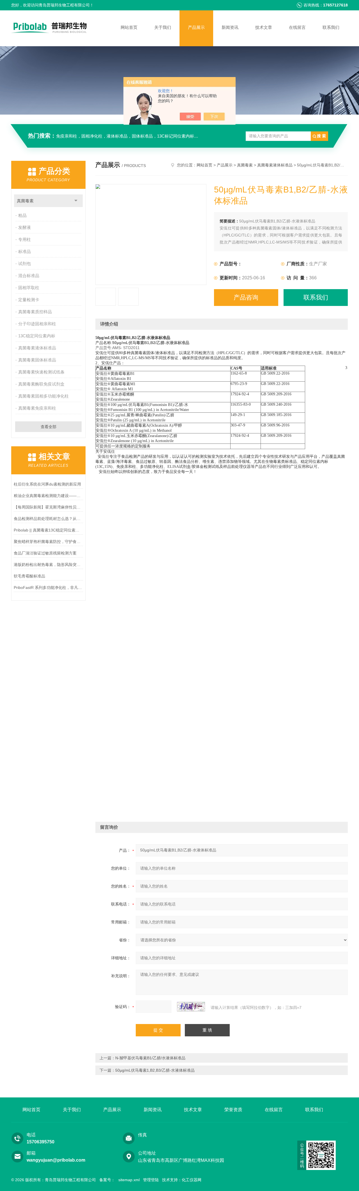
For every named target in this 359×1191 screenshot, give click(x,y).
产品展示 (196, 27)
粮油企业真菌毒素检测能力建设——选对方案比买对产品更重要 (48, 495)
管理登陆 (151, 1180)
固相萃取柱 (28, 287)
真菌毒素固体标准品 (37, 359)
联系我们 (331, 27)
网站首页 (129, 27)
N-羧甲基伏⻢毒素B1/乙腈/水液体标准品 (150, 1058)
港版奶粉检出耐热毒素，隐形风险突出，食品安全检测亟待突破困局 (48, 564)
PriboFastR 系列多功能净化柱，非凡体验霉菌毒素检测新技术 (48, 587)
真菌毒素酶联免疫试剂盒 (41, 384)
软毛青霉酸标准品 (29, 576)
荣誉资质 (233, 1109)
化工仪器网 (191, 1180)
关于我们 (162, 27)
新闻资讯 (230, 27)
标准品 (24, 251)
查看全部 (48, 426)
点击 (76, 200)
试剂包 (24, 263)
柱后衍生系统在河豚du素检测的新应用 (47, 484)
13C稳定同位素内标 (36, 335)
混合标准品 (28, 275)
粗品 (22, 215)
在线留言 (297, 27)
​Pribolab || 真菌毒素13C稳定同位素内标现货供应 (48, 530)
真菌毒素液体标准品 (37, 347)
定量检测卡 (28, 299)
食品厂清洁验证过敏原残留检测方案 (45, 553)
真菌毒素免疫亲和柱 (37, 408)
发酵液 (24, 227)
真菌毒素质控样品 (35, 311)
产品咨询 (246, 297)
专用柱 (24, 239)
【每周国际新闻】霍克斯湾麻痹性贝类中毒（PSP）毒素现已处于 (48, 507)
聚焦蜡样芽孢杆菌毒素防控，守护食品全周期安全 (48, 541)
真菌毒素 (25, 200)
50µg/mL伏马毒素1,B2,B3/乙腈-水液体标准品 (155, 1070)
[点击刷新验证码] (191, 1006)
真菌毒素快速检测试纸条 (41, 372)
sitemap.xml (129, 1180)
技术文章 (263, 27)
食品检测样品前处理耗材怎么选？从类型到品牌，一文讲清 (48, 518)
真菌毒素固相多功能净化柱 (43, 396)
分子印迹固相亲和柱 (37, 323)
